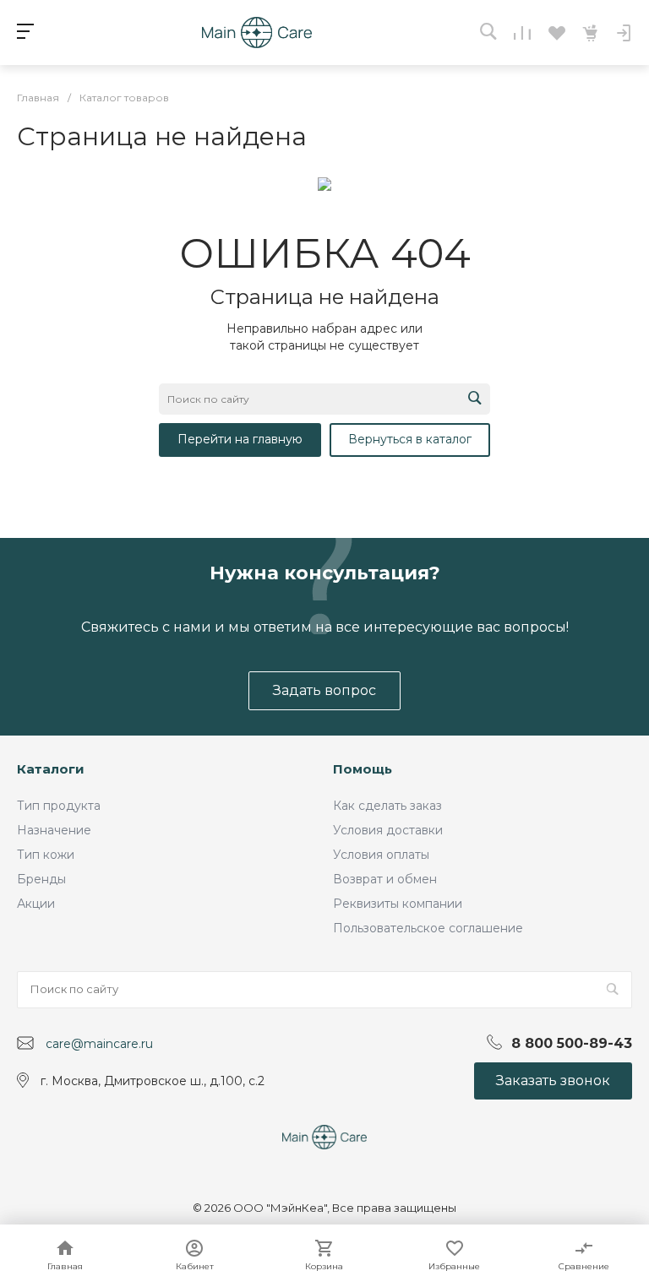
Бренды (41, 879)
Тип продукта (59, 805)
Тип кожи (45, 854)
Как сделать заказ (387, 805)
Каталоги (51, 769)
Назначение (54, 830)
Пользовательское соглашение (428, 928)
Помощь (362, 769)
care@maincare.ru (99, 1043)
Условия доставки (388, 830)
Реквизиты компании (397, 903)
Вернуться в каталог (410, 439)
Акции (36, 903)
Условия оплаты (381, 854)
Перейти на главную (240, 439)
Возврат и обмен (385, 879)
